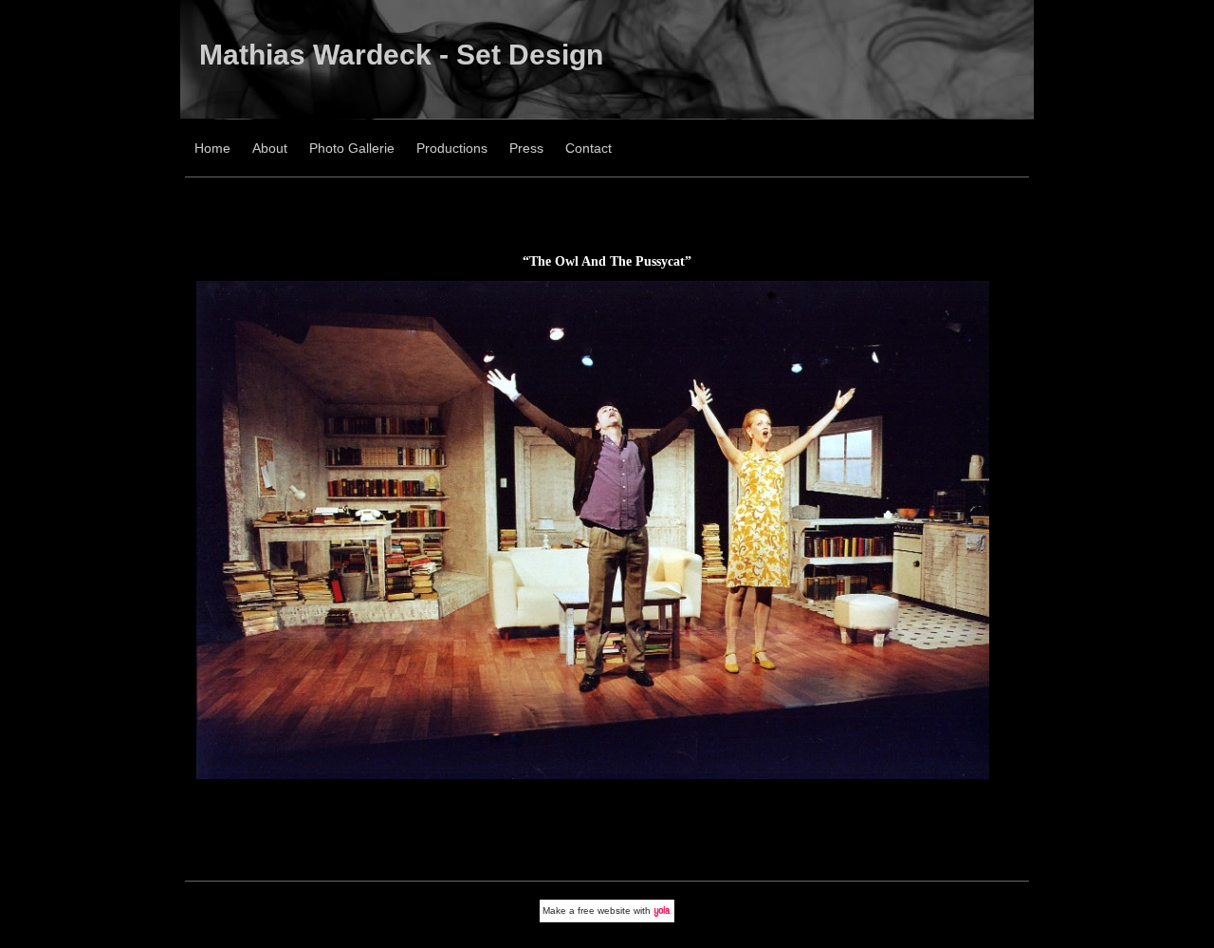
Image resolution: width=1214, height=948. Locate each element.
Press (526, 148)
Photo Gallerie (352, 148)
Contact (588, 148)
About (269, 148)
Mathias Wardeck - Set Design (401, 54)
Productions (451, 148)
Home (212, 148)
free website (604, 910)
